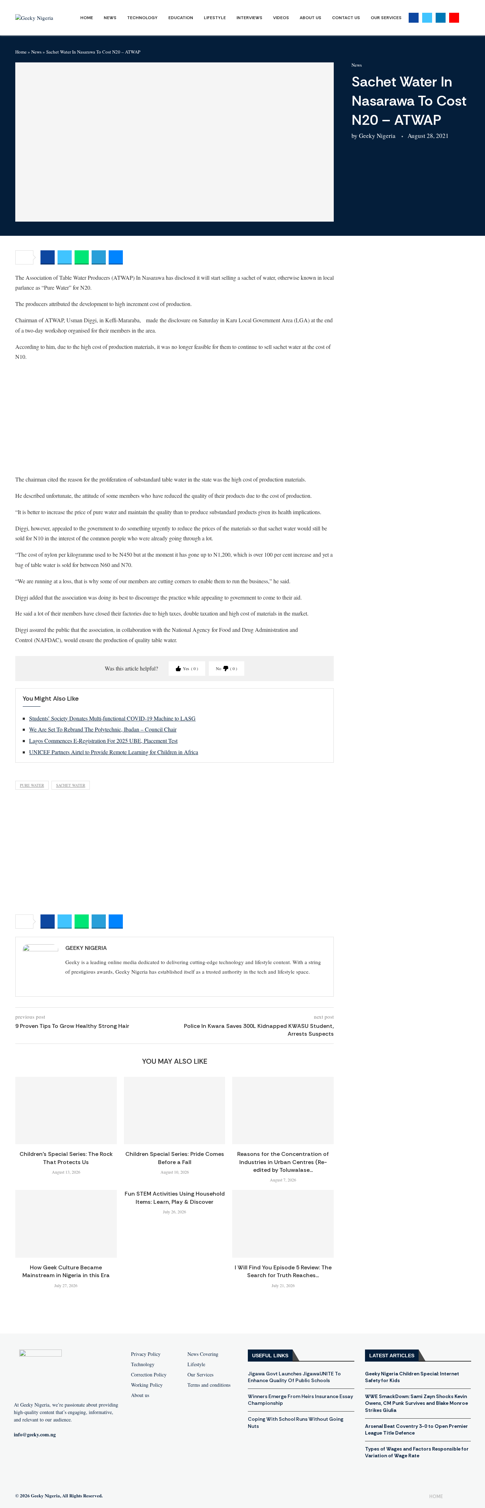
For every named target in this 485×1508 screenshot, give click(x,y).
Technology (142, 18)
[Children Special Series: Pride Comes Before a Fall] (174, 1110)
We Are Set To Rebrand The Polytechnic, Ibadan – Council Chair (102, 729)
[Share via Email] (116, 257)
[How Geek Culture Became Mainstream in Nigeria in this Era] (66, 1223)
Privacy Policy (145, 1354)
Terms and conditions (208, 1384)
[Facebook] (414, 18)
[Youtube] (454, 18)
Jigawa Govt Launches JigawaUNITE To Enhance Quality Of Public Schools (294, 1377)
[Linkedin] (441, 18)
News (110, 18)
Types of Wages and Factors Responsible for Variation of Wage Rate (417, 1452)
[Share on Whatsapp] (82, 257)
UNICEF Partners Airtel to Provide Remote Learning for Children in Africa (113, 752)
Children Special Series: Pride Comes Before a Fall (174, 1157)
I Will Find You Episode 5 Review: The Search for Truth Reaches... (283, 1271)
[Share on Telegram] (99, 257)
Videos (281, 18)
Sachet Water (70, 785)
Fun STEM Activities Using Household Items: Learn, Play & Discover (175, 1197)
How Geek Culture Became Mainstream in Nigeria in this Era (66, 1271)
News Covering (202, 1354)
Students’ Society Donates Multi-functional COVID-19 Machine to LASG (112, 718)
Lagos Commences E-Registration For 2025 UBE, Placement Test (103, 740)
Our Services (386, 18)
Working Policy (147, 1384)
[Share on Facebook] (47, 257)
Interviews (249, 18)
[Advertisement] (174, 417)
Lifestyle (215, 18)
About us (140, 1395)
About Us (310, 18)
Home (86, 18)
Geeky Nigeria (377, 136)
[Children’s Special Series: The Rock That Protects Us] (66, 1110)
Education (180, 18)
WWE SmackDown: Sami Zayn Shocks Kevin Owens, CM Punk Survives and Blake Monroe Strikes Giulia (416, 1403)
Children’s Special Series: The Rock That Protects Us (66, 1157)
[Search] (466, 18)
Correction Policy (149, 1374)
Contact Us (346, 18)
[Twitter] (427, 18)
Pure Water (32, 785)
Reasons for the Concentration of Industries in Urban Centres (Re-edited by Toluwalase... (283, 1162)
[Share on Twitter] (65, 257)
